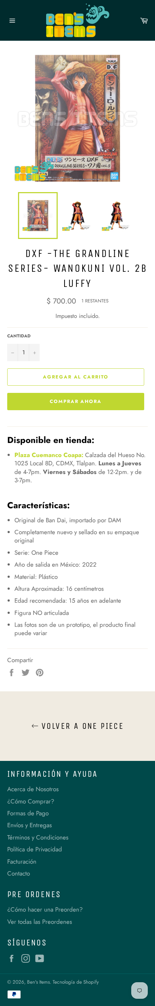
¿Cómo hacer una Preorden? (45, 909)
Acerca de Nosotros (33, 789)
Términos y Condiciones (37, 837)
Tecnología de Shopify (76, 981)
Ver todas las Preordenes (39, 921)
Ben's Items (38, 981)
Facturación (21, 861)
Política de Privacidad (34, 849)
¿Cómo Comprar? (30, 801)
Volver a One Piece (81, 726)
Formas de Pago (28, 813)
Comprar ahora (76, 401)
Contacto (18, 873)
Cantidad (19, 336)
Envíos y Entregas (29, 825)
